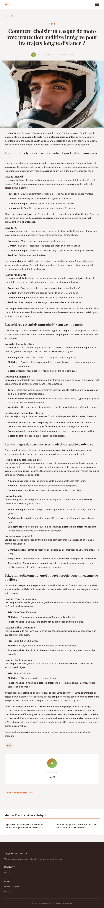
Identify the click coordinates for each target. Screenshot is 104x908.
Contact (7, 891)
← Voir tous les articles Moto (19, 792)
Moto (13, 16)
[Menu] (97, 4)
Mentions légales (11, 886)
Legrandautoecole (16, 853)
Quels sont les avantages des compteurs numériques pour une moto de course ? (25, 826)
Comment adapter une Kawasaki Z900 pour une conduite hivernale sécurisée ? (76, 826)
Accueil (6, 16)
